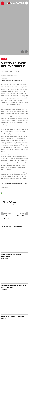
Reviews (4, 58)
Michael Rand (8, 71)
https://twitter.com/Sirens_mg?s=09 (16, 183)
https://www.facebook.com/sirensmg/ (11, 80)
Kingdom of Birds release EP (12, 316)
